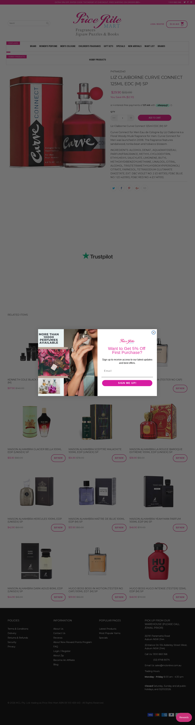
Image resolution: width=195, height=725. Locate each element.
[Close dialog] (153, 332)
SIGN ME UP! (127, 383)
